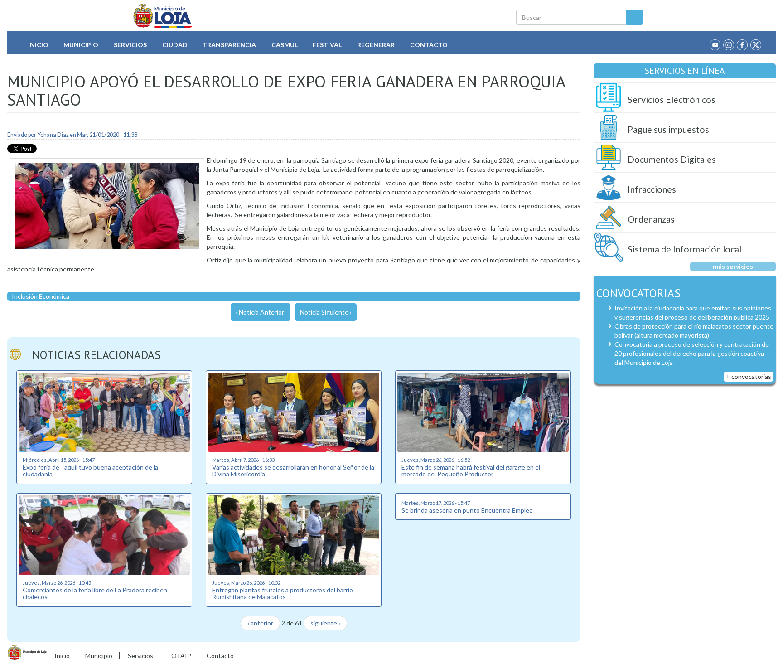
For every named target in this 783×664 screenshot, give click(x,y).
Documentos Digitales (672, 159)
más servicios (733, 266)
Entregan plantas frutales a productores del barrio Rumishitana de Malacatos (282, 593)
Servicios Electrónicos (671, 99)
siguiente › (325, 623)
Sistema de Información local (684, 249)
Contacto (429, 44)
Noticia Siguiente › (326, 312)
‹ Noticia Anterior (260, 312)
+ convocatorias (748, 376)
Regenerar (376, 44)
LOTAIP (180, 655)
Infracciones (652, 189)
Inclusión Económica (40, 296)
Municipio (80, 44)
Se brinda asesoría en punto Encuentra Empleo (467, 510)
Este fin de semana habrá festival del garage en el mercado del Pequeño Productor (470, 470)
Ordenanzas (651, 219)
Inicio (38, 44)
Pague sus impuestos (668, 129)
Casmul (284, 44)
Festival (327, 44)
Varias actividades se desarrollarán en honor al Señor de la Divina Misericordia (293, 470)
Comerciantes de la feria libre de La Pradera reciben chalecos (95, 593)
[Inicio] (163, 16)
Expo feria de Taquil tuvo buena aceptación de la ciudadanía (90, 470)
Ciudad (175, 44)
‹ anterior (260, 623)
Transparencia (229, 44)
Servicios (130, 44)
